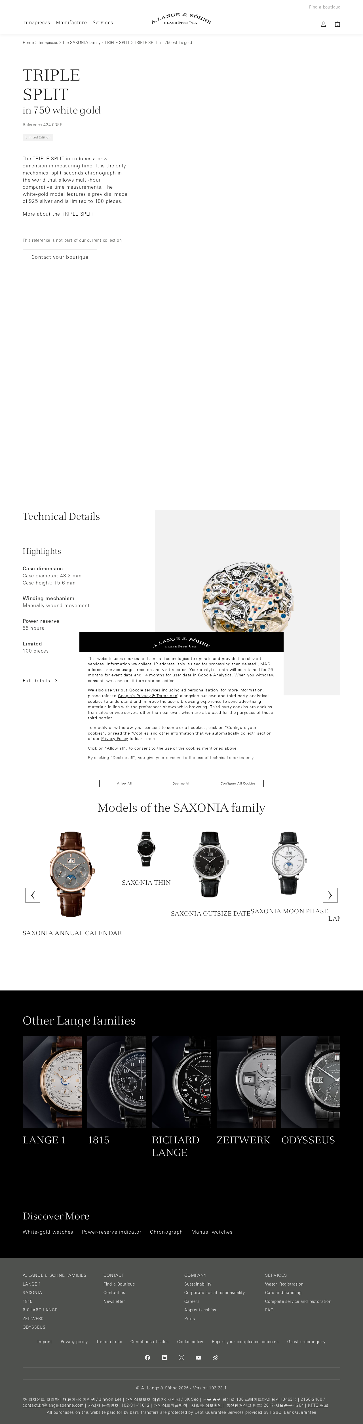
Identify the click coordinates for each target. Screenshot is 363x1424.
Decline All (181, 783)
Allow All (124, 783)
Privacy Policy (114, 738)
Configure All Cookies (238, 783)
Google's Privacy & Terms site (147, 695)
